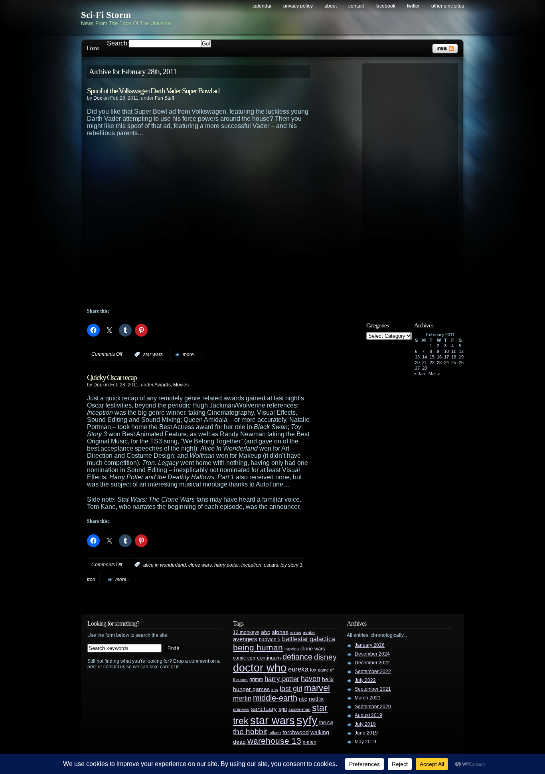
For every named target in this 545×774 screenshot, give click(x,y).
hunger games (251, 689)
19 (461, 357)
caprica (291, 648)
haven (310, 678)
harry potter (226, 564)
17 (446, 357)
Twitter (413, 6)
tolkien (275, 732)
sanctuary (264, 709)
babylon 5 (269, 639)
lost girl (291, 689)
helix (328, 679)
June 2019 (366, 733)
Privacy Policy (298, 6)
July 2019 (365, 724)
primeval (241, 709)
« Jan (419, 373)
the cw (326, 722)
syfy (307, 720)
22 (432, 362)
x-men (309, 742)
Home (93, 48)
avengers (245, 639)
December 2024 (372, 654)
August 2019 (368, 715)
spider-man (299, 709)
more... (190, 354)
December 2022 (372, 663)
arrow (295, 632)
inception (251, 564)
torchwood (295, 732)
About (330, 6)
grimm (256, 679)
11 (453, 351)
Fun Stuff (164, 98)
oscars (271, 564)
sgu (282, 709)
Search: (118, 43)
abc (265, 632)
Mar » (434, 373)
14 (424, 357)
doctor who (259, 668)
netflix (316, 699)
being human (258, 647)
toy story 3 (291, 564)
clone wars (200, 564)
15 (432, 357)
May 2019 (365, 741)
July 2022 (365, 680)
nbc (303, 699)
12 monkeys (246, 632)
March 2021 (368, 698)
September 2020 (373, 706)
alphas (280, 632)
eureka (298, 669)
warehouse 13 (274, 740)
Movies (181, 385)
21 (424, 362)
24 (446, 362)
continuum (269, 658)
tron (91, 579)
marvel (317, 688)
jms (274, 689)
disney (325, 656)
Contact (356, 6)
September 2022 (373, 671)
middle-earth (275, 697)
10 (446, 351)
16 (439, 357)
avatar (309, 632)
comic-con (244, 657)
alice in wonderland (164, 564)
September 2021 (373, 689)
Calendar (262, 6)
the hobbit (250, 731)
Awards (162, 385)
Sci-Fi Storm (106, 15)
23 (439, 362)
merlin (242, 698)
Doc (97, 98)
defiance (297, 656)
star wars (153, 354)
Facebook (385, 6)
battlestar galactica (308, 639)
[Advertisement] (414, 186)
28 (424, 368)
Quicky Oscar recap (111, 377)
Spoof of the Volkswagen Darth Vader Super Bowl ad (153, 90)
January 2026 (370, 645)
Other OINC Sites (447, 6)
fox (313, 670)
